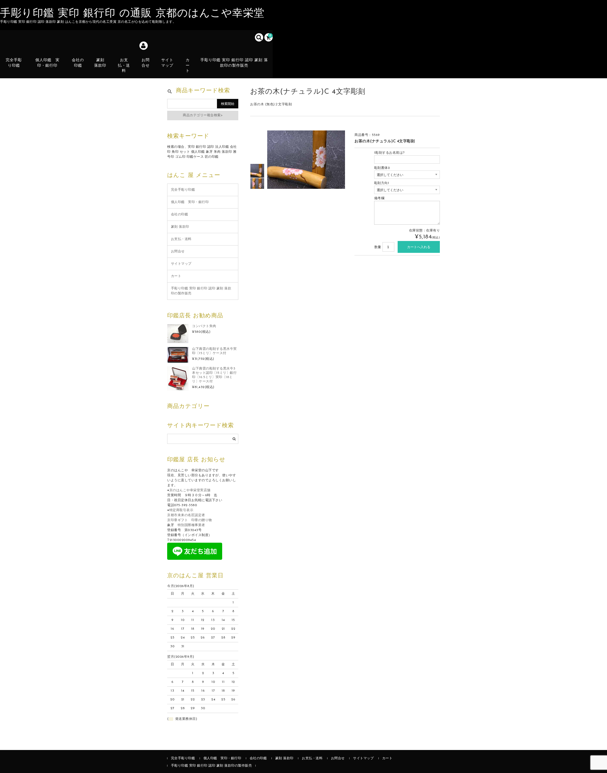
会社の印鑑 (78, 62)
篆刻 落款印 (100, 62)
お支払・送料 (124, 65)
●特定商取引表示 (180, 510)
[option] (257, 171)
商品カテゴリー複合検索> (203, 115)
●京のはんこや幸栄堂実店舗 (189, 490)
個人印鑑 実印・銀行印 (47, 62)
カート (188, 65)
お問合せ (146, 62)
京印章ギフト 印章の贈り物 (189, 520)
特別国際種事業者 (191, 525)
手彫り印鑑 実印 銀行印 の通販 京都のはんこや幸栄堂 (132, 14)
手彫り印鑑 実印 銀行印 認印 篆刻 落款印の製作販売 (234, 62)
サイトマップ (167, 62)
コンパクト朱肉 (204, 326)
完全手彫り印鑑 (14, 62)
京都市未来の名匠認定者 (186, 515)
